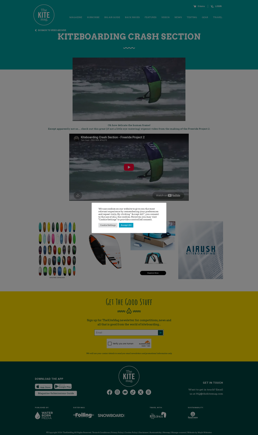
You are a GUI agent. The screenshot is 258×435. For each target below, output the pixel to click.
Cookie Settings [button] (108, 225)
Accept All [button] (126, 225)
